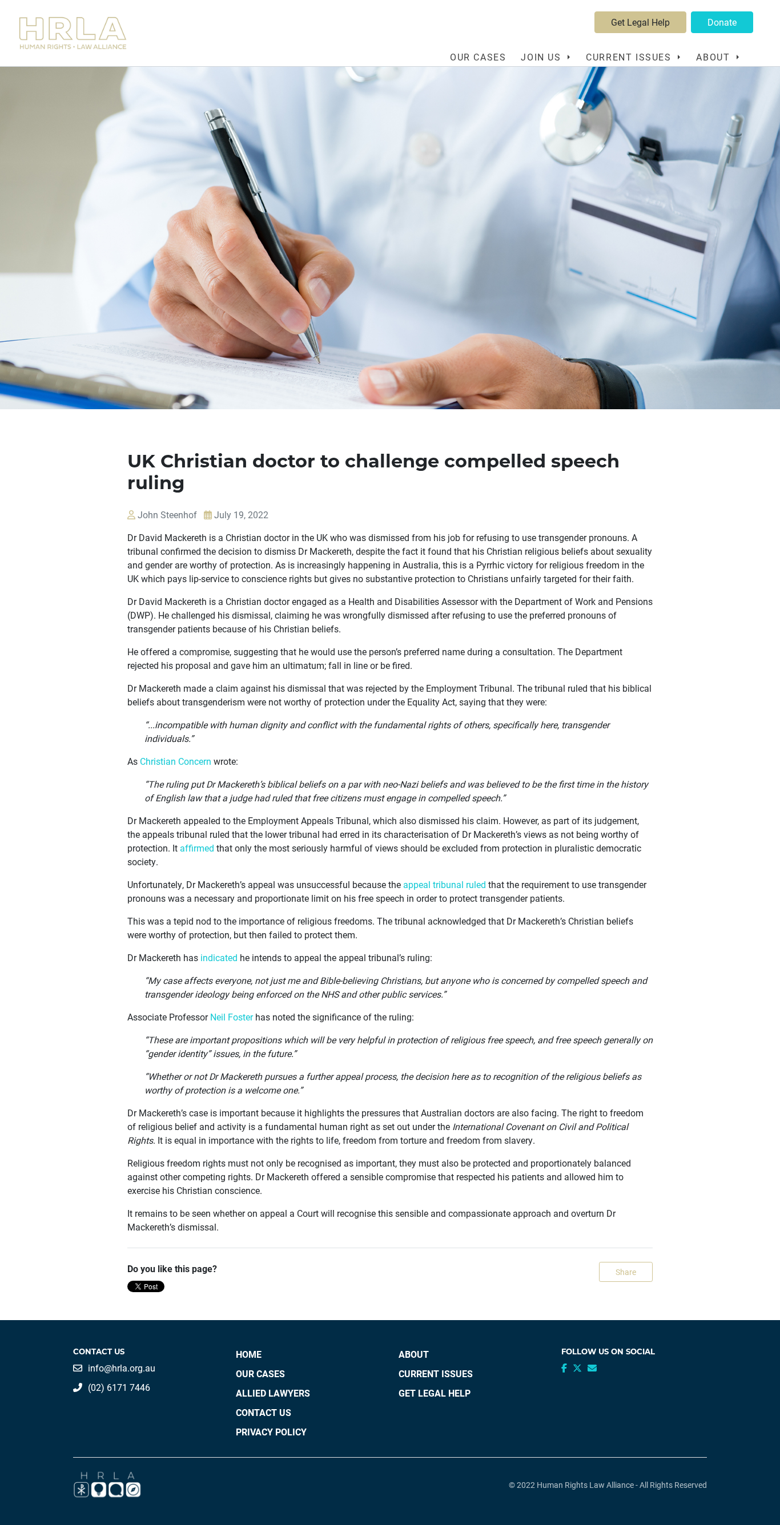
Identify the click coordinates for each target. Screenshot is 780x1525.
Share (626, 1271)
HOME (249, 1354)
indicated (219, 957)
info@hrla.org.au (121, 1368)
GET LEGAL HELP (435, 1393)
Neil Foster (231, 1017)
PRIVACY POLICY (271, 1432)
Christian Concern (175, 761)
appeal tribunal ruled (444, 884)
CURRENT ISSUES (436, 1373)
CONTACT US (263, 1412)
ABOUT (414, 1354)
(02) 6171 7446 (119, 1387)
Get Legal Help (640, 22)
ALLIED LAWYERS (273, 1393)
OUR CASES (478, 57)
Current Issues (630, 57)
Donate (722, 22)
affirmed (197, 848)
